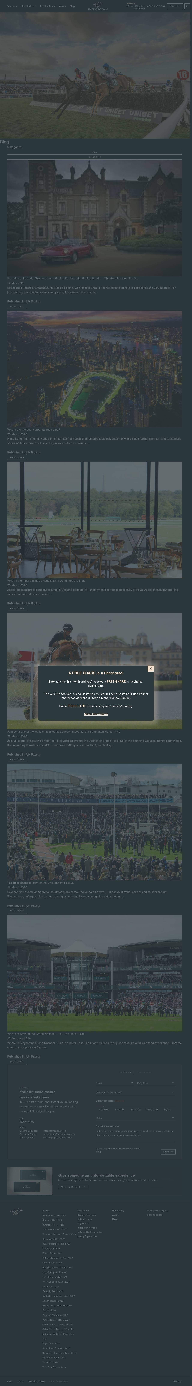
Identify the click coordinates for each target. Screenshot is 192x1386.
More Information (96, 714)
